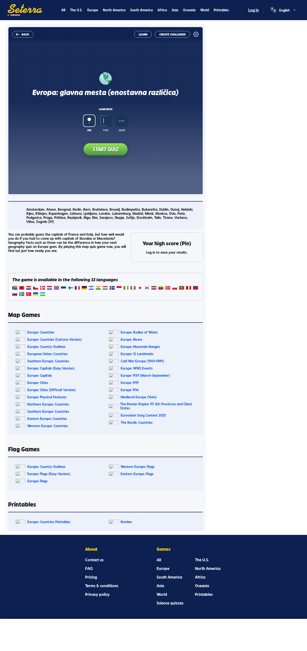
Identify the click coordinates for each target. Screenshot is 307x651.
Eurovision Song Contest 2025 (143, 415)
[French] (77, 288)
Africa (162, 10)
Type (105, 130)
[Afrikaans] (14, 288)
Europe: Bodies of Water (139, 332)
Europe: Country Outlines (46, 347)
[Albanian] (21, 288)
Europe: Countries (40, 332)
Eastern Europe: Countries (47, 419)
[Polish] (174, 288)
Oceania (189, 10)
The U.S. (76, 10)
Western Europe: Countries (47, 426)
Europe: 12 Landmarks (137, 354)
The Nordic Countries (137, 422)
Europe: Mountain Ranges (140, 347)
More (122, 130)
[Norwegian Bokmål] (167, 288)
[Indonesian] (119, 288)
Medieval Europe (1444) (139, 397)
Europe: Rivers (131, 339)
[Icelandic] (112, 288)
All (63, 10)
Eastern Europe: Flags (137, 474)
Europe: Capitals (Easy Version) (51, 368)
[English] (56, 288)
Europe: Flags (37, 481)
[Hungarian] (105, 288)
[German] (84, 288)
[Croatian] (28, 288)
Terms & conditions (101, 585)
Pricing (91, 577)
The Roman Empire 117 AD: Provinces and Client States (156, 406)
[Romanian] (188, 288)
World (204, 10)
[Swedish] (21, 295)
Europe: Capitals (39, 375)
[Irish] (126, 288)
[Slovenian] (14, 295)
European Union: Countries (47, 354)
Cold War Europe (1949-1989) (142, 361)
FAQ (89, 568)
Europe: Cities (37, 383)
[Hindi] (98, 288)
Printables (221, 10)
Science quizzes (170, 603)
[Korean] (146, 288)
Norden (126, 522)
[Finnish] (70, 288)
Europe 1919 (130, 383)
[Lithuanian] (160, 288)
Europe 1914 (130, 390)
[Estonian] (63, 288)
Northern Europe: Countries (48, 404)
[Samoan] (195, 288)
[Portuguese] (181, 288)
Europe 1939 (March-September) (145, 375)
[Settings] (196, 34)
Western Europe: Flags (137, 467)
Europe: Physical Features (46, 397)
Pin (89, 130)
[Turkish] (28, 295)
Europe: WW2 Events (137, 368)
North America (114, 10)
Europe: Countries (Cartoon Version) (54, 339)
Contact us (94, 559)
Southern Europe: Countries (48, 361)
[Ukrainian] (35, 295)
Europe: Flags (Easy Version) (48, 474)
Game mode (105, 109)
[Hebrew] (91, 288)
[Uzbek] (42, 295)
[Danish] (42, 288)
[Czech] (35, 288)
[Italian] (133, 288)
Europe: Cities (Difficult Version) (51, 390)
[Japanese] (139, 288)
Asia (175, 10)
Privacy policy (97, 594)
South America (141, 10)
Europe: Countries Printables (48, 522)
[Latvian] (153, 288)
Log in (253, 10)
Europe (92, 10)
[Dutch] (49, 288)
